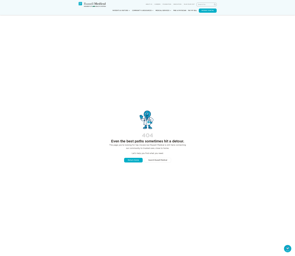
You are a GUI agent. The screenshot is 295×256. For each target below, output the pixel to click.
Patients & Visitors (120, 10)
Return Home (133, 160)
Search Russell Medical (157, 160)
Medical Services (162, 10)
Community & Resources (142, 10)
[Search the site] (215, 4)
